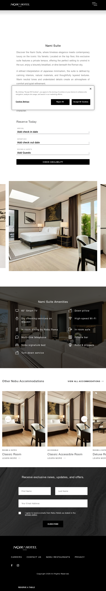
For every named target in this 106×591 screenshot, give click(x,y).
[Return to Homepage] (31, 5)
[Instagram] (18, 565)
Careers (16, 557)
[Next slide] (98, 226)
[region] (53, 97)
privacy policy (31, 515)
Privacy (80, 557)
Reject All (60, 102)
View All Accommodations (84, 382)
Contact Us (34, 557)
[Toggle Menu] (94, 3)
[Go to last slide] (8, 226)
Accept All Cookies (80, 102)
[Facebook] (11, 565)
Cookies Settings (22, 102)
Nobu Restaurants (58, 557)
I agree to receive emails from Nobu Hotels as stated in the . (50, 514)
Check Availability (53, 162)
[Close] (91, 89)
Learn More (9, 458)
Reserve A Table (26, 587)
